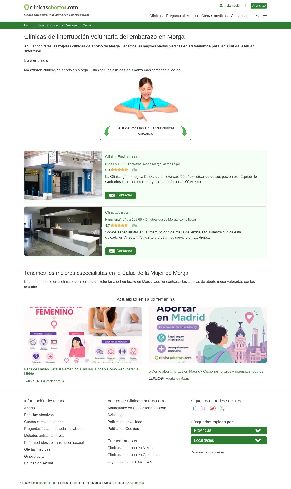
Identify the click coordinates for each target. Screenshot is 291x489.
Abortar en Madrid (177, 378)
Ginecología (34, 456)
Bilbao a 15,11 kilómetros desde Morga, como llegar (142, 164)
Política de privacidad (125, 422)
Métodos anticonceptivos (44, 435)
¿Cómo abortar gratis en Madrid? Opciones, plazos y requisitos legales (206, 371)
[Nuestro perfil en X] (222, 410)
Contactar (124, 195)
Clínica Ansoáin (118, 212)
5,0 (108, 170)
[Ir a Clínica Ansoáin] (134, 225)
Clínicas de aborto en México (131, 448)
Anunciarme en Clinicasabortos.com (137, 408)
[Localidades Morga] (229, 440)
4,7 (108, 225)
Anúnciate (259, 5)
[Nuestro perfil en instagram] (203, 410)
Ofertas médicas (214, 16)
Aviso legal (116, 415)
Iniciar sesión (232, 5)
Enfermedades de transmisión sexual (54, 442)
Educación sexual (53, 381)
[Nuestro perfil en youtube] (213, 410)
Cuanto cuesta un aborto (44, 422)
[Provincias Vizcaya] (229, 430)
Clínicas (156, 16)
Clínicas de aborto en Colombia (133, 455)
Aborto (29, 408)
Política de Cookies (123, 429)
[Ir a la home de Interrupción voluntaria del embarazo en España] (56, 8)
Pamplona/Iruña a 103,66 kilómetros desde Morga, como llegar (150, 219)
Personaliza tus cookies (208, 452)
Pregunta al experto (182, 16)
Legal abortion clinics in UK (130, 462)
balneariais (137, 482)
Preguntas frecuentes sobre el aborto (53, 429)
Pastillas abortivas (39, 415)
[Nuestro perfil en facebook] (194, 410)
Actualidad (239, 16)
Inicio (27, 25)
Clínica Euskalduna (121, 157)
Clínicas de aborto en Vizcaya (57, 25)
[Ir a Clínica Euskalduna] (134, 169)
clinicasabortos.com (44, 482)
